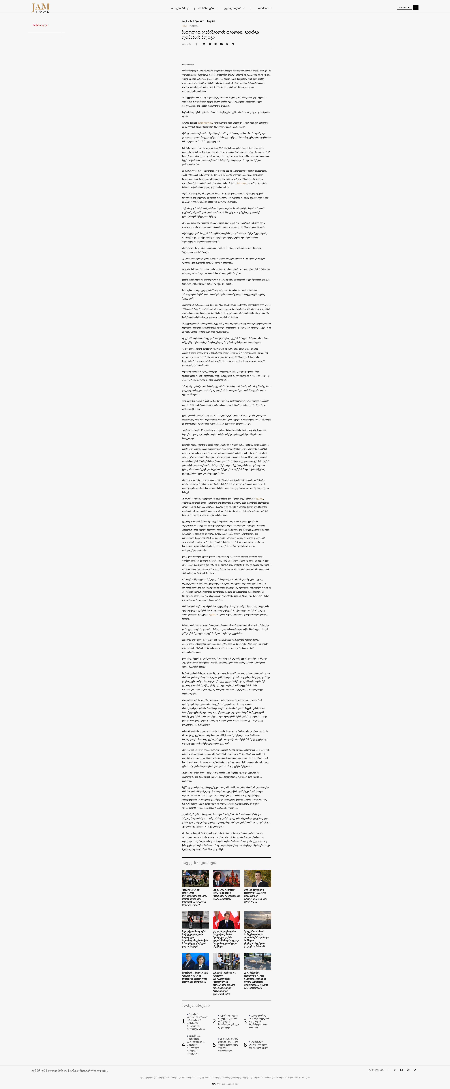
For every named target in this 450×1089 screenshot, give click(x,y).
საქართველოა (205, 123)
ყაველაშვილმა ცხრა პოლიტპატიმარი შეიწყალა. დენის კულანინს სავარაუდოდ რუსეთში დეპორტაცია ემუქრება (226, 939)
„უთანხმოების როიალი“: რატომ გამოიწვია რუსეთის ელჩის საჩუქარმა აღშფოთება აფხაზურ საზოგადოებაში (256, 980)
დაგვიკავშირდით (57, 1070)
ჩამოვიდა (241, 183)
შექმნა (212, 614)
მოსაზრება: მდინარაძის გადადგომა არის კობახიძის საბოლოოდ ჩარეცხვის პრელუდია (195, 977)
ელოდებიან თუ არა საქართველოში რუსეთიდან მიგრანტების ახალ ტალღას (259, 1021)
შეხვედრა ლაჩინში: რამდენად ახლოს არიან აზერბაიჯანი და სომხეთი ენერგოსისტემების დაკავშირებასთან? (256, 939)
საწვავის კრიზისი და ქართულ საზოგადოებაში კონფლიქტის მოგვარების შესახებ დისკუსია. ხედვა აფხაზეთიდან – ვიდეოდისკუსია (224, 983)
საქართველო (40, 25)
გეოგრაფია (232, 8)
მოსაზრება (206, 8)
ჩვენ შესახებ (38, 1070)
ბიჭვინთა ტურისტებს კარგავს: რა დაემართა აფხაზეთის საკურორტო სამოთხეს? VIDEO (197, 1021)
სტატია (259, 499)
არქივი (185, 26)
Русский (200, 21)
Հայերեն (187, 21)
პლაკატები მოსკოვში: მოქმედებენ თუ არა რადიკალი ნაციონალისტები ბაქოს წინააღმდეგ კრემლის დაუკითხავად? (195, 939)
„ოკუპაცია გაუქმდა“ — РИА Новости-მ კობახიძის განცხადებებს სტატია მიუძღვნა (226, 894)
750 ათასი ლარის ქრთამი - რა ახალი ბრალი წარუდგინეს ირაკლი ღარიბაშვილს (228, 1044)
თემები (263, 8)
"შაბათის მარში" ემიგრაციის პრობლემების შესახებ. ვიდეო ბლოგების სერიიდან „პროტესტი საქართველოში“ (194, 897)
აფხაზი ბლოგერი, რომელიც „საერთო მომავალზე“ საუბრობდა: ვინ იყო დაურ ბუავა (255, 895)
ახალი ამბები (181, 8)
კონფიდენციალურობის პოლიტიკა (89, 1070)
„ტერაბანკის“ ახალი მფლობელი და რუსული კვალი (258, 1044)
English (211, 21)
